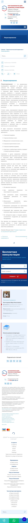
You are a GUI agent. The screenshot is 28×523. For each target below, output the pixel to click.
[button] (24, 519)
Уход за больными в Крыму (14, 487)
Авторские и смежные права (7, 414)
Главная (3, 49)
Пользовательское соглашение (8, 418)
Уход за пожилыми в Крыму (14, 476)
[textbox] (12, 18)
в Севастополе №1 (14, 493)
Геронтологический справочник (14, 49)
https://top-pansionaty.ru (6, 408)
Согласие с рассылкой (6, 416)
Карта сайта (4, 424)
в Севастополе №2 (14, 495)
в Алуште (14, 506)
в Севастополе (14, 462)
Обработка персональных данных (8, 419)
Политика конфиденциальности (8, 422)
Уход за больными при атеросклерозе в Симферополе (14, 484)
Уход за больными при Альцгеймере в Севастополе (14, 481)
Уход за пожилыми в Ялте (14, 474)
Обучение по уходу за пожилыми (14, 456)
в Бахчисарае (14, 500)
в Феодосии (14, 504)
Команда (14, 452)
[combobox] (12, 18)
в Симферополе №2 (14, 499)
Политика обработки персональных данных (10, 413)
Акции (14, 448)
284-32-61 (14, 15)
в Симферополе (14, 464)
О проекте (14, 444)
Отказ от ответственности (7, 417)
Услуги (14, 450)
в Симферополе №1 (14, 497)
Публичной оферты (10, 282)
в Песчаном (14, 502)
